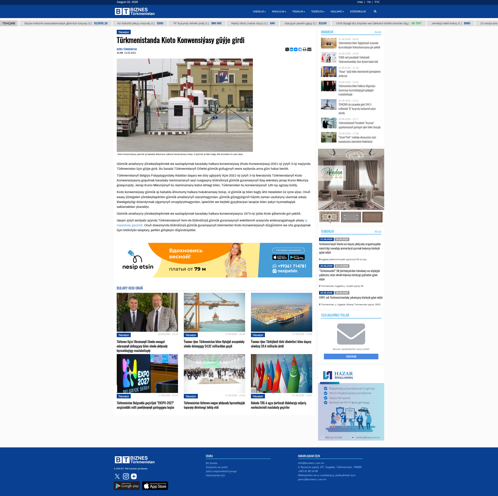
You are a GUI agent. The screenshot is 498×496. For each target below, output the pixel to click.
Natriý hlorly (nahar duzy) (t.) (225, 23)
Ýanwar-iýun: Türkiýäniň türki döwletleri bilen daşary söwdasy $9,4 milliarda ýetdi (281, 343)
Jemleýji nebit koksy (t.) (423, 23)
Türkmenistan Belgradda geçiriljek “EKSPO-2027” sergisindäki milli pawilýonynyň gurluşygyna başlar (145, 405)
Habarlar (327, 32)
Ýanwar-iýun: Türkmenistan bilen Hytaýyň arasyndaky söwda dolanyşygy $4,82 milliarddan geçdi (214, 343)
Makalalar (278, 11)
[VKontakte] (295, 49)
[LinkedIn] (291, 49)
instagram (125, 476)
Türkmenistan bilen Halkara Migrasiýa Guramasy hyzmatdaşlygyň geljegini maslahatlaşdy (356, 90)
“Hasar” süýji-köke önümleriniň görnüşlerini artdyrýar (359, 73)
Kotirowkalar (358, 11)
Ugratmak (351, 356)
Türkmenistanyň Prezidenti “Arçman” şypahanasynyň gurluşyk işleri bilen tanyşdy (359, 125)
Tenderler (327, 231)
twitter (118, 476)
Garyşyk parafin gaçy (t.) (278, 23)
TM (369, 2)
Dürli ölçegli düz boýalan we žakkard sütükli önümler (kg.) (351, 23)
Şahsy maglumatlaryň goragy (221, 471)
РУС (377, 2)
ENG (360, 2)
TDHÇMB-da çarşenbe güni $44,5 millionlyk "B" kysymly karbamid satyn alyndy (357, 108)
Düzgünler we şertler (217, 467)
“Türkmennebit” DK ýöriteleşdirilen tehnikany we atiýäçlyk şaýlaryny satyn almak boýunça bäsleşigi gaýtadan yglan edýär (349, 275)
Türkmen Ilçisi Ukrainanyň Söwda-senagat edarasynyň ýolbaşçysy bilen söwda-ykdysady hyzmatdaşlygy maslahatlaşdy (142, 346)
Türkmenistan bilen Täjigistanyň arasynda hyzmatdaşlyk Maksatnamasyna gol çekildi (359, 45)
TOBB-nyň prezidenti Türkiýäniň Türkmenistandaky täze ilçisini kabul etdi (358, 59)
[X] (287, 49)
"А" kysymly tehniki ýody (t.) (170, 23)
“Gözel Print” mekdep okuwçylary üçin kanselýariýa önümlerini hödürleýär (357, 139)
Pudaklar (298, 11)
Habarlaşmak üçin (215, 475)
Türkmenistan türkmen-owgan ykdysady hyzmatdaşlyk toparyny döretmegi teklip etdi (214, 405)
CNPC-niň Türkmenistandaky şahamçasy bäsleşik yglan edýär (351, 297)
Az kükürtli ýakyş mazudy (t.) (113, 23)
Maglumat (336, 11)
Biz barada (211, 463)
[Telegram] (300, 49)
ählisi (378, 32)
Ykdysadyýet (123, 32)
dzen (133, 476)
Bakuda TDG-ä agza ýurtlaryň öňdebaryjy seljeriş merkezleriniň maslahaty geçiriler (278, 405)
